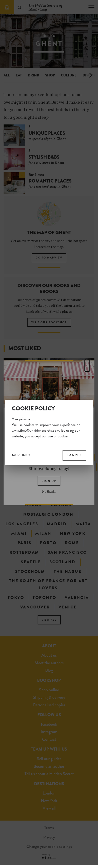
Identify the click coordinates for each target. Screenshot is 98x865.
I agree (74, 455)
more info (21, 455)
